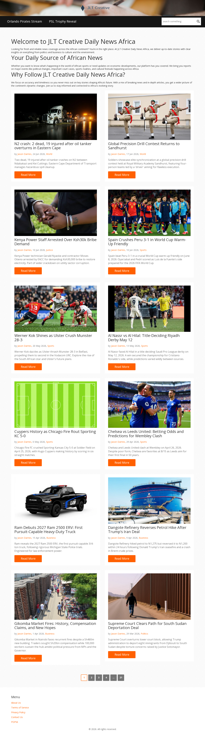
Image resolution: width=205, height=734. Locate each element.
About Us (16, 702)
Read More (28, 175)
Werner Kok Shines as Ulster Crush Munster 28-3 (53, 337)
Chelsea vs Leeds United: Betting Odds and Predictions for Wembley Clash (146, 433)
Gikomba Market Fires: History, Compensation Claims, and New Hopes (55, 625)
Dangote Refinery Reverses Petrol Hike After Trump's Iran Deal (147, 529)
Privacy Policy (18, 712)
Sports (143, 249)
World (49, 154)
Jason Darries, (24, 154)
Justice (49, 249)
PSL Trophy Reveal (62, 21)
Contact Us (17, 717)
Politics (144, 633)
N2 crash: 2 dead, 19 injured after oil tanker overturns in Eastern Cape (53, 145)
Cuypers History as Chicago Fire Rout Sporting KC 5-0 (55, 433)
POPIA (14, 721)
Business (51, 537)
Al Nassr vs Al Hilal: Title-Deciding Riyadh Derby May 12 (144, 337)
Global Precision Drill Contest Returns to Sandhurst (144, 145)
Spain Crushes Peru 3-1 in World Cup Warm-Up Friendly (147, 241)
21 (121, 677)
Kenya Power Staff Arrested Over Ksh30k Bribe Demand (55, 241)
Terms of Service (20, 707)
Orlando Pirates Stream (24, 21)
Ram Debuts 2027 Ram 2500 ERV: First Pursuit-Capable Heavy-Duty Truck (48, 529)
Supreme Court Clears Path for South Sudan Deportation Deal (147, 625)
